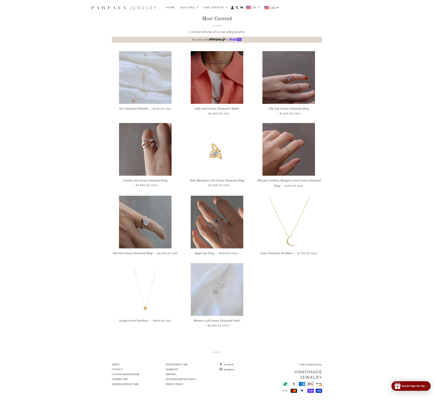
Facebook (228, 364)
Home (170, 7)
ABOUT (116, 364)
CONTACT (117, 369)
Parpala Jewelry (314, 364)
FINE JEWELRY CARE (177, 364)
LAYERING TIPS (120, 379)
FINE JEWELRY (214, 7)
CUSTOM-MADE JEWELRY (125, 374)
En (255, 7)
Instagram (228, 369)
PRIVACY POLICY (174, 384)
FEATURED (188, 7)
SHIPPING (171, 374)
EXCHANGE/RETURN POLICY (181, 379)
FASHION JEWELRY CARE (125, 384)
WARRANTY (172, 369)
